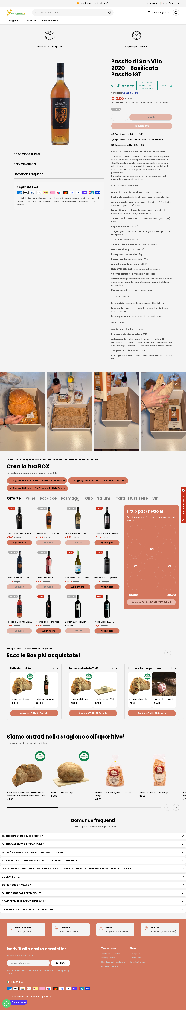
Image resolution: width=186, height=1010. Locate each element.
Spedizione (129, 102)
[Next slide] (176, 653)
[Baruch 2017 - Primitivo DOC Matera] (77, 606)
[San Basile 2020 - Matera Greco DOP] (77, 562)
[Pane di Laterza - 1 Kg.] (71, 769)
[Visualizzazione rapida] (28, 511)
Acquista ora (142, 126)
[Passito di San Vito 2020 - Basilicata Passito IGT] (48, 517)
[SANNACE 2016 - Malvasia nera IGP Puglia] (107, 517)
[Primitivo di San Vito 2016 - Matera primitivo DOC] (19, 562)
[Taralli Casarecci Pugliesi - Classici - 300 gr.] (115, 769)
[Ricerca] (109, 12)
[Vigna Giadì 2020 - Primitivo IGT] (107, 606)
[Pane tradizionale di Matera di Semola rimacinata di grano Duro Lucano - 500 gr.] (27, 769)
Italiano (151, 3)
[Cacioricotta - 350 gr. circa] (105, 684)
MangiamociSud (22, 996)
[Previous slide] (167, 653)
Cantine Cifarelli (131, 92)
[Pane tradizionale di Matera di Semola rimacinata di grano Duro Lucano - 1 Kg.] (22, 684)
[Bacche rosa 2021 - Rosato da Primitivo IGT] (48, 562)
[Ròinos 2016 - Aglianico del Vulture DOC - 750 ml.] (107, 562)
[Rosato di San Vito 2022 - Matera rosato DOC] (19, 606)
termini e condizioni (42, 970)
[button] (183, 505)
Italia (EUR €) (169, 3)
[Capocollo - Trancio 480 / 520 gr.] (164, 684)
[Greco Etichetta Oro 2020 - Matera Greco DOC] (77, 517)
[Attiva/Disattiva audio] (38, 376)
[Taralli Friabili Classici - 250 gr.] (159, 769)
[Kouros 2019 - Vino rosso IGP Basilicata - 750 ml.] (48, 606)
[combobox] (73, 12)
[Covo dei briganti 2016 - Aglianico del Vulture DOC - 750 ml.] (19, 517)
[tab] (14, 498)
